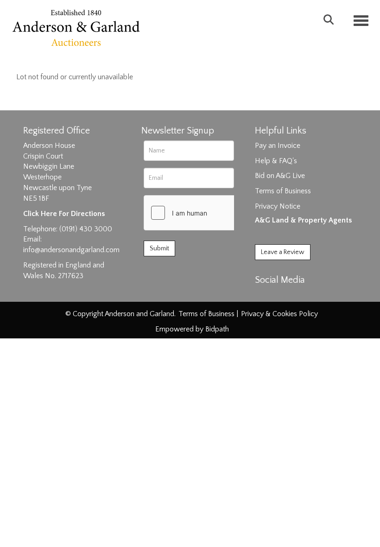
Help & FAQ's (276, 161)
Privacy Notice (277, 206)
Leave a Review (282, 252)
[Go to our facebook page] (263, 296)
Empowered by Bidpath (192, 329)
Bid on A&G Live (280, 176)
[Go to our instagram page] (302, 296)
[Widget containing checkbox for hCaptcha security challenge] (214, 212)
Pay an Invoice (277, 145)
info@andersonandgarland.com (71, 250)
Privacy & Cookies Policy (279, 314)
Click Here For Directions (64, 214)
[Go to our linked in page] (283, 296)
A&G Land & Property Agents (303, 220)
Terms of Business (283, 191)
